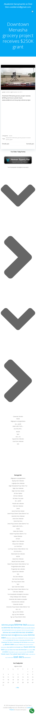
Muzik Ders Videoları (18, 559)
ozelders (8, 92)
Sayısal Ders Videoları (18, 439)
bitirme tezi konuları (12, 627)
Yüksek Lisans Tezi (6, 654)
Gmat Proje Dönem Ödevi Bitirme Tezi (18, 523)
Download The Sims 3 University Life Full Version (15, 642)
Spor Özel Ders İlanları (18, 586)
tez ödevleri (30, 652)
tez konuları (23, 650)
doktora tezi (14, 638)
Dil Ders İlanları (18, 493)
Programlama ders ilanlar (18, 566)
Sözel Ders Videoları (18, 441)
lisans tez (7, 649)
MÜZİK (18, 431)
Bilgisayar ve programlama (18, 421)
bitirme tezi (20, 624)
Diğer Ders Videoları (18, 488)
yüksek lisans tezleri (19, 654)
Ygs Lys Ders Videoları (18, 614)
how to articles (26, 644)
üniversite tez (27, 657)
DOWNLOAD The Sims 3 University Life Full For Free (20, 640)
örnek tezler (10, 657)
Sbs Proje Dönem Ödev (18, 581)
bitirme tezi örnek (9, 632)
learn (22, 647)
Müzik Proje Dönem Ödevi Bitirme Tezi (18, 564)
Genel (10, 135)
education (16, 644)
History (21, 644)
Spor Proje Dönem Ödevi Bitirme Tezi (18, 589)
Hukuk (18, 419)
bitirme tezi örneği (9, 635)
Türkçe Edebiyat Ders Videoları (18, 597)
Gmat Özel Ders (18, 521)
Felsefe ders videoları (18, 503)
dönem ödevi (9, 644)
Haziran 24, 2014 (17, 92)
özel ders (18, 657)
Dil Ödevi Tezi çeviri (18, 498)
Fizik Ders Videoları (18, 506)
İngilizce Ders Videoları (18, 541)
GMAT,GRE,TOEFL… (18, 426)
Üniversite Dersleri (18, 416)
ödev (27, 654)
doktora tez (8, 638)
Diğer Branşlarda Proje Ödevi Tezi (18, 486)
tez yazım (16, 652)
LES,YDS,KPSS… (18, 429)
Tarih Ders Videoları (18, 591)
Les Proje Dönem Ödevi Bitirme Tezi (18, 549)
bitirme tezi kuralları (26, 628)
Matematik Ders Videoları (18, 554)
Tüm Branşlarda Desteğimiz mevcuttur (18, 167)
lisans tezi (12, 649)
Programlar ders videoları (18, 569)
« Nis (17, 687)
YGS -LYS (18, 437)
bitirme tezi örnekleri (24, 632)
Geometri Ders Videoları (18, 516)
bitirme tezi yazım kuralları (28, 630)
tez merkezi (30, 649)
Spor (18, 434)
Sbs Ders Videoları (18, 576)
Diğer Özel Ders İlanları (18, 491)
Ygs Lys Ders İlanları (18, 612)
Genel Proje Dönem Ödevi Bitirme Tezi (18, 513)
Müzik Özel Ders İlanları (18, 561)
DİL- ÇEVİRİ (18, 424)
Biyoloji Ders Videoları (18, 481)
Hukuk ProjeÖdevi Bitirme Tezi (18, 533)
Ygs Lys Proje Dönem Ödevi (18, 617)
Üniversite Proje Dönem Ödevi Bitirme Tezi (18, 607)
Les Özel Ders (18, 546)
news (17, 649)
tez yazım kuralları (23, 652)
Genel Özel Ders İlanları (18, 511)
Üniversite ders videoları (18, 602)
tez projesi (11, 652)
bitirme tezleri (22, 635)
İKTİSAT (18, 539)
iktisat (8, 647)
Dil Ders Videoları (18, 496)
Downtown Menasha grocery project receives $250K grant (18, 138)
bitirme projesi (8, 625)
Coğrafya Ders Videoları (18, 483)
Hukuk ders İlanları (18, 531)
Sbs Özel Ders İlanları (18, 579)
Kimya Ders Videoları (18, 544)
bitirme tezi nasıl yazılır (16, 630)
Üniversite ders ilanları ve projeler (18, 599)
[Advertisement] (18, 459)
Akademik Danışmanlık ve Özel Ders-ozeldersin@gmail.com (18, 5)
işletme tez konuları (15, 647)
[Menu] (32, 11)
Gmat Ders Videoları (18, 518)
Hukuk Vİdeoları (18, 536)
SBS (18, 444)
